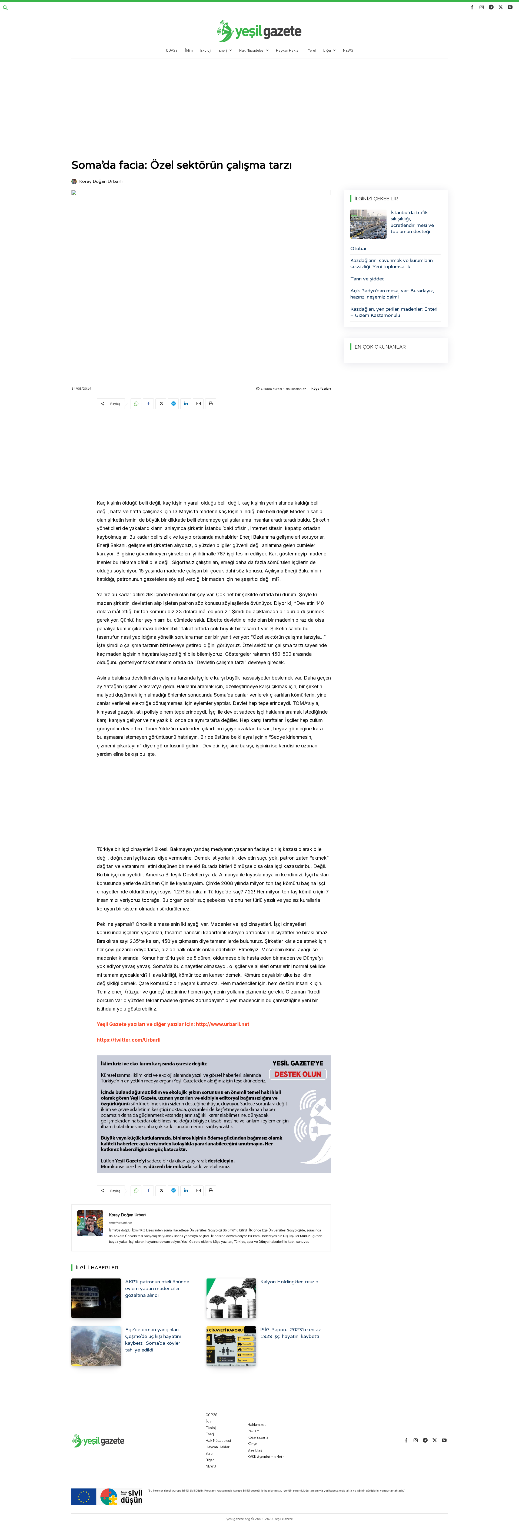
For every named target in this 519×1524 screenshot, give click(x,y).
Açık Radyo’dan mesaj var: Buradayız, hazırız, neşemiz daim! (392, 294)
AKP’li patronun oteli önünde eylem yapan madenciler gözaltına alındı (157, 1288)
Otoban (359, 248)
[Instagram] (481, 7)
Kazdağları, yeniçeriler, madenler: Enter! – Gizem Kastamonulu (393, 312)
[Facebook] (472, 7)
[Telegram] (491, 7)
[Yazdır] (210, 403)
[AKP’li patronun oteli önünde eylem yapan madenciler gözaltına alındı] (96, 1298)
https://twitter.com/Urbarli (129, 1040)
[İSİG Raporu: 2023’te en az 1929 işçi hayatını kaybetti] (231, 1346)
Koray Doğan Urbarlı (100, 181)
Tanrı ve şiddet (367, 279)
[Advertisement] (259, 99)
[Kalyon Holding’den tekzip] (231, 1298)
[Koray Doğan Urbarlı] (74, 181)
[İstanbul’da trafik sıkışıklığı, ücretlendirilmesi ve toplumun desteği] (368, 224)
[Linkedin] (185, 403)
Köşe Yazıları (321, 388)
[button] (5, 8)
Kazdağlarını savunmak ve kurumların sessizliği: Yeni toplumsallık (391, 263)
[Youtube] (510, 7)
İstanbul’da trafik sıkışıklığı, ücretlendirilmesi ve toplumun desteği (412, 222)
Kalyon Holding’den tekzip (289, 1282)
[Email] (198, 403)
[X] (500, 7)
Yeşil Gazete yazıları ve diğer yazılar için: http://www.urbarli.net (173, 1024)
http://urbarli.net (120, 1223)
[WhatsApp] (136, 403)
